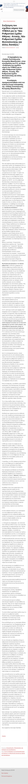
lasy (18, 47)
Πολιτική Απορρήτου (6, 776)
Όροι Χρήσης (4, 773)
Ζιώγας (4, 736)
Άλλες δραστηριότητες (9, 21)
